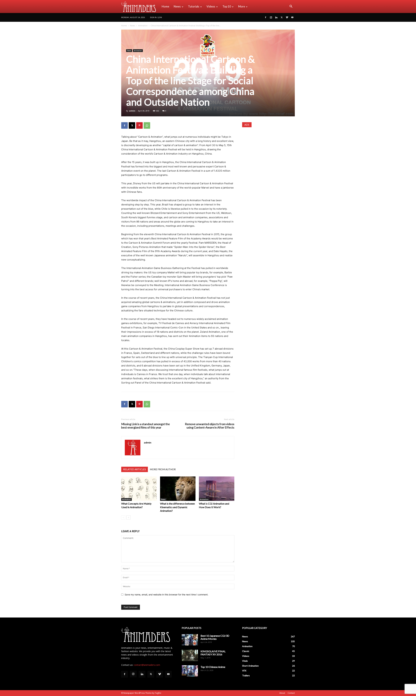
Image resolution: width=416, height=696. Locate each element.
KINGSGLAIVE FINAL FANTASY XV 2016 (213, 653)
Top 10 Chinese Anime (213, 666)
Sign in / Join (156, 17)
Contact (291, 693)
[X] (281, 17)
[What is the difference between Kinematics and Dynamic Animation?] (177, 488)
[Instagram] (270, 17)
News (177, 6)
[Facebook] (265, 17)
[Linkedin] (276, 17)
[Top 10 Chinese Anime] (190, 671)
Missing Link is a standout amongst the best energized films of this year (145, 425)
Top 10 (226, 6)
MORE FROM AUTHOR (163, 469)
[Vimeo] (287, 17)
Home (165, 6)
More (241, 6)
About (282, 693)
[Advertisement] (268, 151)
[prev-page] (123, 517)
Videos (211, 6)
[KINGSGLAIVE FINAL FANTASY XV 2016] (190, 655)
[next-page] (128, 517)
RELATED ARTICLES (134, 469)
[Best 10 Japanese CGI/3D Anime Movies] (190, 639)
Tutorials (193, 6)
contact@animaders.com (147, 664)
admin (132, 111)
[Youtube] (292, 17)
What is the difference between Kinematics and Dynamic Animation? (177, 507)
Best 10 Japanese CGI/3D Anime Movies (215, 637)
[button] (291, 6)
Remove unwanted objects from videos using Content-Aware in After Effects (209, 425)
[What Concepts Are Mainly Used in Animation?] (139, 488)
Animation (143, 25)
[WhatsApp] (147, 125)
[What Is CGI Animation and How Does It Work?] (216, 488)
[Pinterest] (139, 125)
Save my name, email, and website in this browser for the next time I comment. (166, 594)
